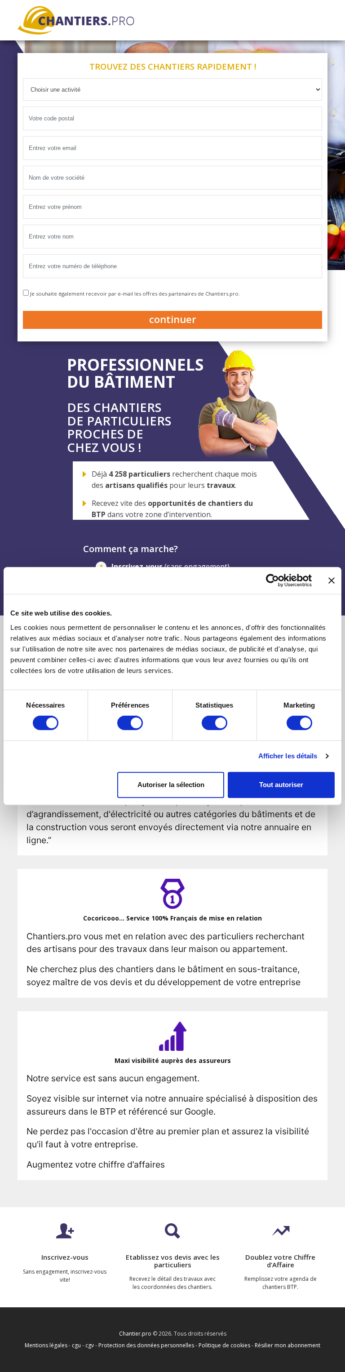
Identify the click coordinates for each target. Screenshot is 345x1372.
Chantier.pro (135, 1333)
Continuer (172, 319)
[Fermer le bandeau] (331, 580)
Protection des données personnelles (146, 1345)
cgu (76, 1345)
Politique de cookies (224, 1345)
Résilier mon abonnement (287, 1345)
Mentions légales (46, 1345)
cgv (89, 1345)
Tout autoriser (281, 784)
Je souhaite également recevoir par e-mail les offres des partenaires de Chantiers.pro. (134, 293)
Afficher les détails (288, 756)
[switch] (130, 723)
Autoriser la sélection (170, 784)
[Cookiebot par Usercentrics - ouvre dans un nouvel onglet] (272, 580)
